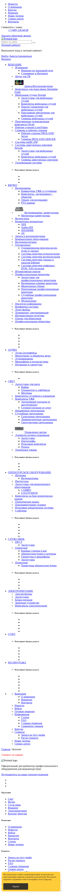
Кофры (25, 387)
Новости (13, 4)
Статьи (25, 717)
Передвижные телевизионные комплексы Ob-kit (32, 123)
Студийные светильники (29, 413)
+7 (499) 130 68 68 (18, 30)
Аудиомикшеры (24, 358)
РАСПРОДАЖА (17, 662)
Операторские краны (27, 501)
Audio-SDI (27, 227)
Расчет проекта (29, 737)
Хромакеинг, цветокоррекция (31, 312)
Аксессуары (28, 438)
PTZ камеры (28, 202)
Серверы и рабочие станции (31, 130)
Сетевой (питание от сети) (36, 407)
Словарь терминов (31, 723)
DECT (18, 542)
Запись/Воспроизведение (38, 86)
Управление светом (35, 432)
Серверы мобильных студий (37, 118)
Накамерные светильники (30, 410)
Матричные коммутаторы (35, 215)
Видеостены (22, 218)
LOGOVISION (29, 493)
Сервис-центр (16, 18)
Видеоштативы (29, 478)
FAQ (23, 720)
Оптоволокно (23, 245)
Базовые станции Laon (34, 550)
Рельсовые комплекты (33, 444)
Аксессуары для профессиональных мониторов (38, 279)
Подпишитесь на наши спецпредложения (24, 774)
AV (23, 233)
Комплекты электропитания (31, 605)
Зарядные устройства (27, 602)
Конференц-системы (26, 306)
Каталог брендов (17, 813)
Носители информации (28, 303)
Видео (11, 802)
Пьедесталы (22, 481)
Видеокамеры (23, 188)
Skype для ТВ (22, 76)
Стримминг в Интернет (34, 73)
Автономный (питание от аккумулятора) (35, 403)
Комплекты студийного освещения (35, 396)
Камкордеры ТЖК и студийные (39, 191)
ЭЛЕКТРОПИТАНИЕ (20, 591)
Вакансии (26, 699)
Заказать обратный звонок (16, 35)
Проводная (21, 562)
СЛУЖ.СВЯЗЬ (16, 539)
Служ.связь (14, 804)
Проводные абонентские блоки (39, 565)
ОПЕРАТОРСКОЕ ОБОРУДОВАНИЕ (29, 472)
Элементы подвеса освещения (32, 435)
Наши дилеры (16, 15)
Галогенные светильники (35, 416)
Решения (13, 12)
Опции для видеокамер (34, 199)
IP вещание (21, 67)
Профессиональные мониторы (32, 274)
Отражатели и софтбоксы (35, 390)
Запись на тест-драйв (33, 735)
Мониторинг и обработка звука (33, 355)
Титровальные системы (28, 162)
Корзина (6, 59)
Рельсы (25, 447)
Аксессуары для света (27, 384)
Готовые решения (24, 711)
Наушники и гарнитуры (28, 364)
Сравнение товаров (32, 726)
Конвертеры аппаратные (29, 221)
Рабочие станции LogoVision (31, 127)
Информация (22, 714)
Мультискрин (28, 300)
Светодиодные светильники (37, 422)
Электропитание (17, 810)
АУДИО (12, 349)
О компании (15, 7)
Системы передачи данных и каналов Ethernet (37, 261)
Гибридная (21, 547)
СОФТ (12, 634)
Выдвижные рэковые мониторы (39, 283)
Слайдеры (21, 510)
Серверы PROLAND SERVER (38, 139)
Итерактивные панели (28, 271)
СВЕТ (11, 381)
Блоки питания (23, 599)
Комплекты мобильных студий (38, 103)
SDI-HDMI (27, 230)
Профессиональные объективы (32, 321)
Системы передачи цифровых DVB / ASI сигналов (38, 267)
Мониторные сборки (33, 286)
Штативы (26, 393)
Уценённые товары (26, 449)
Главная (5, 749)
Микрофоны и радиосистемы (31, 361)
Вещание (13, 807)
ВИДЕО (12, 185)
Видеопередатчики (26, 242)
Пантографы (28, 441)
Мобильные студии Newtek (30, 95)
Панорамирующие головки (30, 504)
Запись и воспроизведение (30, 236)
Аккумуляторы (23, 594)
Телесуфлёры (22, 309)
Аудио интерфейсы (26, 352)
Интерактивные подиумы (29, 315)
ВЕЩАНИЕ (15, 64)
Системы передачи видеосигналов (40, 256)
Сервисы (20, 732)
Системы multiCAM (26, 142)
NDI (23, 224)
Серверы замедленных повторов (39, 159)
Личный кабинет (11, 45)
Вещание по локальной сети (37, 70)
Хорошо (15, 886)
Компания (20, 693)
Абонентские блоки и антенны (38, 553)
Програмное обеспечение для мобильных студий (37, 114)
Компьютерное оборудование (31, 239)
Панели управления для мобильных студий (34, 108)
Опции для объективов (28, 318)
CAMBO (26, 490)
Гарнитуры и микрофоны (35, 556)
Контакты (13, 21)
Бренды (12, 9)
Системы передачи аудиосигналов (40, 253)
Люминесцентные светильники (39, 419)
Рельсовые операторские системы (34, 507)
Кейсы (18, 708)
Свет (10, 799)
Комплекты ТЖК (25, 398)
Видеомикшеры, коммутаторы (41, 212)
